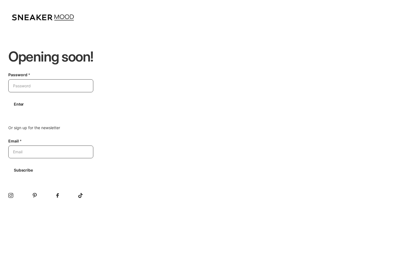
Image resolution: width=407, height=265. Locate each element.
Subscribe (23, 170)
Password (19, 74)
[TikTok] (80, 195)
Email (15, 141)
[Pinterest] (35, 195)
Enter (19, 104)
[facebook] (57, 195)
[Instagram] (10, 195)
